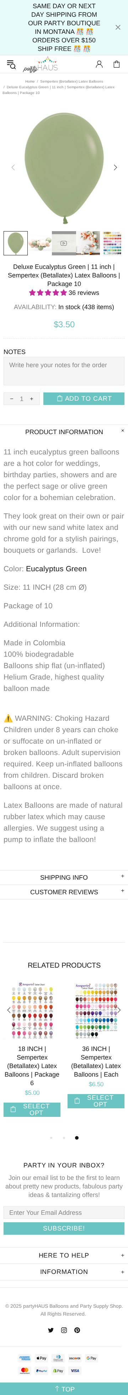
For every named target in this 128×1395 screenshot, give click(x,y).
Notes (15, 351)
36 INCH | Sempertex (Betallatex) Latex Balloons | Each (96, 1061)
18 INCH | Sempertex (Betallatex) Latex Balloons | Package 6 (32, 1066)
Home (30, 81)
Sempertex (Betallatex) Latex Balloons (71, 81)
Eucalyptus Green (56, 568)
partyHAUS (40, 64)
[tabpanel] (32, 1056)
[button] (49, 292)
